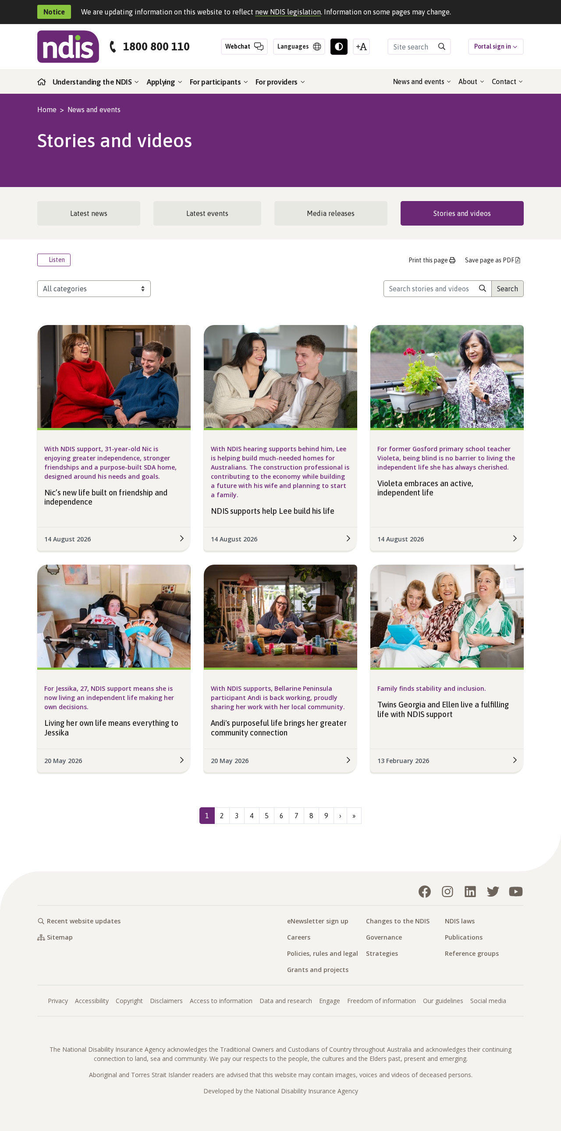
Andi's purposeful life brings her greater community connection (279, 727)
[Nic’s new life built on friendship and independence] (114, 375)
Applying (162, 82)
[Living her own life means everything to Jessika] (114, 615)
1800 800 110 (156, 46)
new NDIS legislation (288, 12)
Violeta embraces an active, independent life (425, 488)
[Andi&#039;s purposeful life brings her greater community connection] (348, 760)
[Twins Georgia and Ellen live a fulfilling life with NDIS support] (447, 615)
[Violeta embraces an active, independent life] (447, 375)
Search (507, 289)
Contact (505, 81)
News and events (419, 81)
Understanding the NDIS (93, 82)
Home (47, 109)
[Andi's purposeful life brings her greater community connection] (280, 615)
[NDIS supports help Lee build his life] (280, 375)
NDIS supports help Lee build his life (272, 511)
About (468, 81)
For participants (216, 82)
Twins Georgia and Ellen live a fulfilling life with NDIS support (443, 709)
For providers (277, 82)
